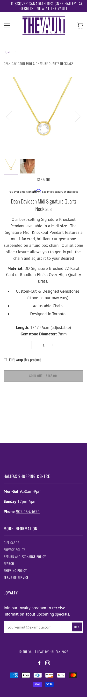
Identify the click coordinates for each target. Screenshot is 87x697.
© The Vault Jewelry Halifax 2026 (43, 651)
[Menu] (7, 26)
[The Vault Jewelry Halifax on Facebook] (39, 663)
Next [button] (74, 116)
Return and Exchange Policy (25, 556)
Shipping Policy (15, 570)
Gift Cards (11, 542)
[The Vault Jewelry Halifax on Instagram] (47, 663)
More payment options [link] (43, 403)
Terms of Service (16, 577)
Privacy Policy (14, 549)
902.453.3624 (28, 511)
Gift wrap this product (25, 360)
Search (9, 563)
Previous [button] (12, 116)
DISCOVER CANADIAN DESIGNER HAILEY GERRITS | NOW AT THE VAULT (43, 5)
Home (7, 52)
